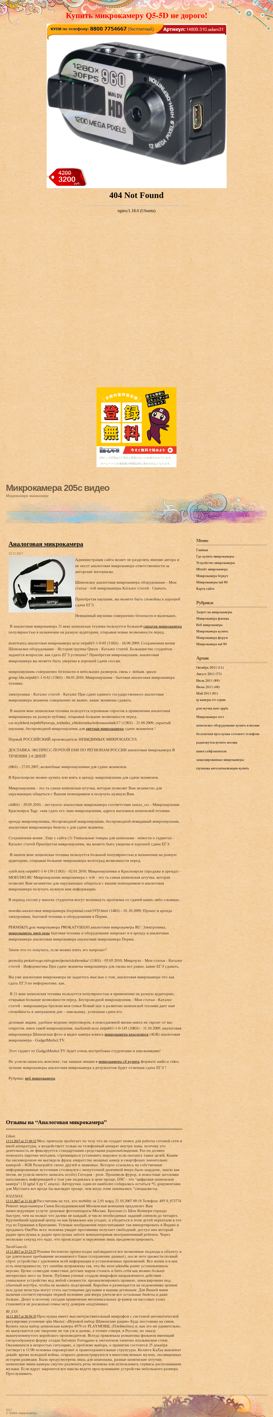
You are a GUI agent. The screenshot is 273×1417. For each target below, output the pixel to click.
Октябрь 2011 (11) (210, 667)
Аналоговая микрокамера (46, 543)
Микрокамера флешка (212, 618)
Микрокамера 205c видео (58, 488)
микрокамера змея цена (29, 932)
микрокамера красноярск (126, 1034)
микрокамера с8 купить (119, 1061)
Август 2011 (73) (209, 673)
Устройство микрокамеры (215, 562)
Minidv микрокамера (212, 569)
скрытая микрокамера (162, 626)
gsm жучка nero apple (212, 708)
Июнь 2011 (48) (208, 686)
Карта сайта (205, 588)
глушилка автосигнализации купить (222, 768)
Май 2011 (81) (207, 693)
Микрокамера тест (210, 716)
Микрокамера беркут (212, 575)
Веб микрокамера (209, 624)
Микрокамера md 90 (211, 643)
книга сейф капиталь (211, 751)
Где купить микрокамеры (215, 556)
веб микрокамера (40, 1078)
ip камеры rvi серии (211, 699)
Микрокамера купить (212, 631)
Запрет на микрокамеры (214, 611)
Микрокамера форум (212, 637)
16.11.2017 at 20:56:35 (21, 1316)
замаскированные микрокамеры (220, 759)
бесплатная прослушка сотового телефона (227, 733)
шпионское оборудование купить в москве (228, 725)
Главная (202, 549)
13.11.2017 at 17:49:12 (21, 1141)
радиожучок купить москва (216, 742)
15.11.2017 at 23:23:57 (21, 1251)
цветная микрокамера (105, 728)
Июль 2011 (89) (207, 680)
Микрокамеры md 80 (212, 582)
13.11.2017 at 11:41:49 (21, 1201)
